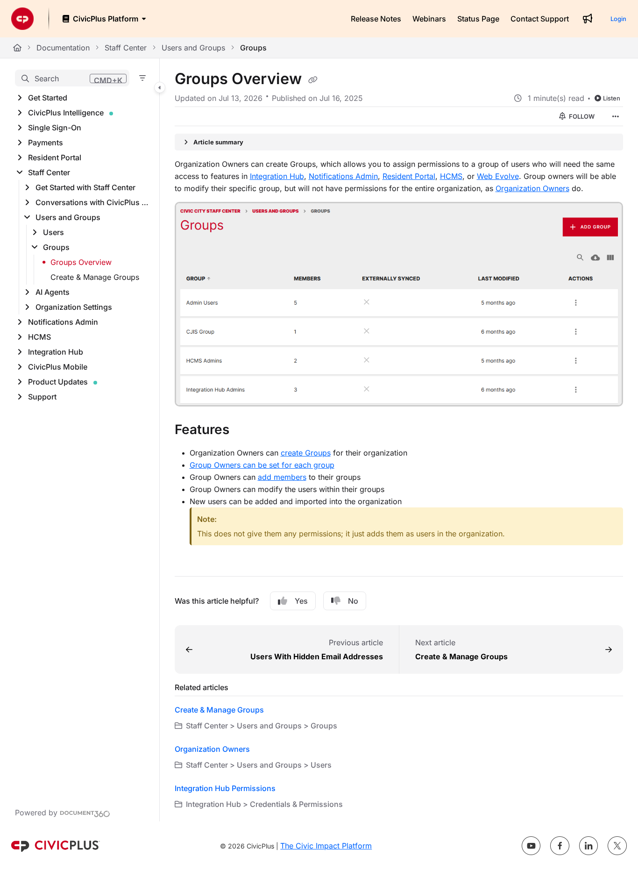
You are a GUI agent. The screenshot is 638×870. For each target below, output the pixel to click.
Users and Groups (193, 47)
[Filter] (142, 78)
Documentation (63, 47)
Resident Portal (54, 157)
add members (282, 477)
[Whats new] (587, 18)
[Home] (22, 18)
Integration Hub (55, 352)
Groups (253, 47)
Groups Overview (81, 262)
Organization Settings (73, 307)
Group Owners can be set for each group (262, 465)
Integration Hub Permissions (225, 788)
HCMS (39, 337)
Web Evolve (498, 176)
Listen (611, 98)
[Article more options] (615, 116)
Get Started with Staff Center (85, 187)
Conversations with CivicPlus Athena (92, 202)
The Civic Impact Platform (326, 845)
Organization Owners (532, 188)
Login (618, 18)
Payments (45, 142)
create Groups (306, 452)
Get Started (47, 97)
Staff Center (126, 47)
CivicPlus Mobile (57, 366)
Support (42, 396)
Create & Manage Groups (94, 277)
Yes (301, 601)
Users (53, 232)
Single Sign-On (54, 127)
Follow (581, 116)
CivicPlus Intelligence (66, 112)
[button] (72, 78)
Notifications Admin (63, 322)
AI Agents (52, 292)
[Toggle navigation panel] (159, 87)
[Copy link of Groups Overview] (312, 79)
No (353, 601)
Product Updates (58, 381)
